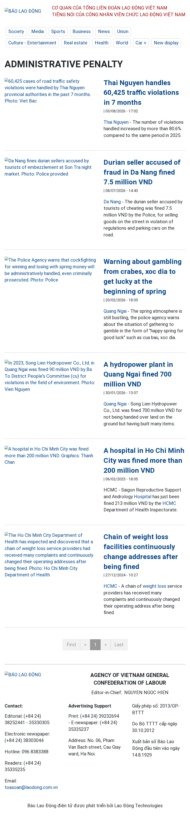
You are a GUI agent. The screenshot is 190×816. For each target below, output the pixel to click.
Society (16, 31)
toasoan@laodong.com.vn (31, 787)
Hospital (142, 496)
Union (122, 31)
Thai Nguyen (116, 122)
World (122, 43)
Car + (141, 43)
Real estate (75, 43)
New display (166, 43)
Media (37, 31)
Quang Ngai (115, 311)
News (104, 31)
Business (82, 31)
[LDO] (51, 91)
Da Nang (112, 201)
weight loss (154, 586)
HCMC (169, 503)
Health (101, 43)
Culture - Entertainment (32, 43)
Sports (58, 31)
